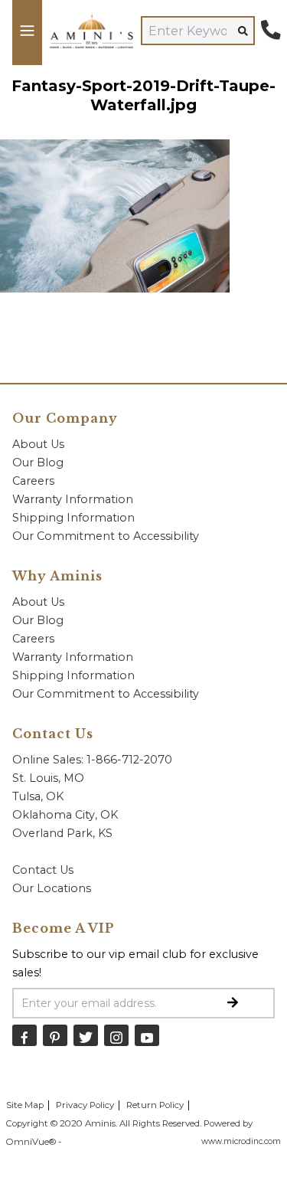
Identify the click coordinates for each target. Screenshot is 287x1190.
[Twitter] (85, 1035)
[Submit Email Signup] (233, 1003)
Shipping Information (73, 518)
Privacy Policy (85, 1105)
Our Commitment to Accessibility (105, 536)
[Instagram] (116, 1035)
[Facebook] (24, 1035)
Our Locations (51, 888)
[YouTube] (147, 1035)
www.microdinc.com (241, 1141)
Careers (33, 481)
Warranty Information (72, 499)
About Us (38, 444)
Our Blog (38, 462)
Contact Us (42, 870)
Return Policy (155, 1105)
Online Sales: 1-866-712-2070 (92, 760)
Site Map (25, 1105)
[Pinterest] (55, 1035)
